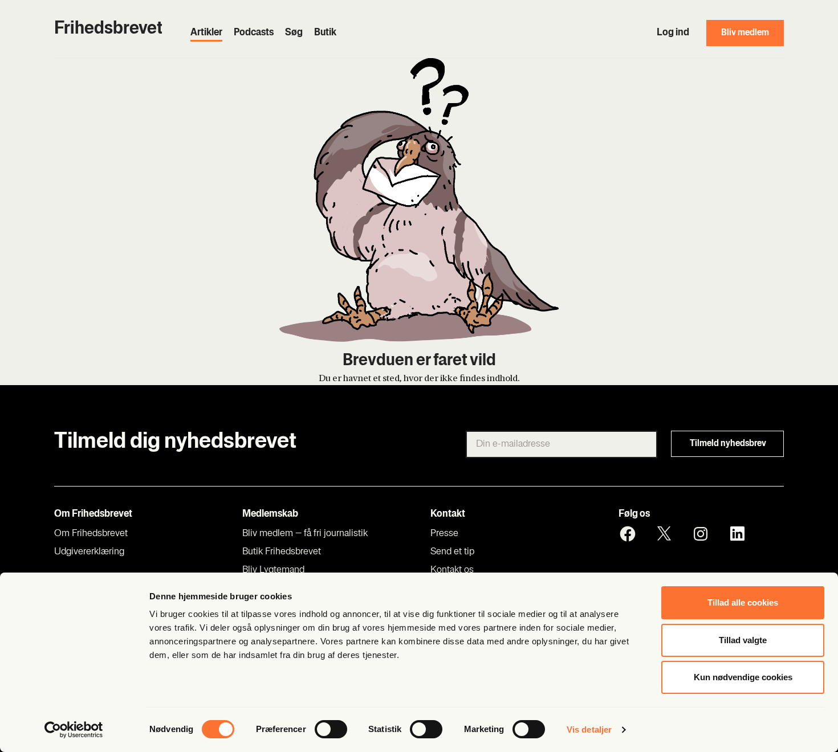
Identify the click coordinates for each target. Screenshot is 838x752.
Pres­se (444, 534)
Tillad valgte (743, 640)
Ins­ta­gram (700, 534)
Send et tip (452, 552)
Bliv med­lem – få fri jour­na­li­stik (305, 534)
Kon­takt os (452, 570)
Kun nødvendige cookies (743, 677)
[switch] (331, 729)
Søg (294, 33)
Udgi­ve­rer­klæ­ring (89, 552)
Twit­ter (664, 534)
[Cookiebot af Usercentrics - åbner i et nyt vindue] (74, 729)
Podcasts (254, 33)
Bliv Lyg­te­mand (273, 570)
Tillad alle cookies (742, 602)
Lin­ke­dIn (737, 534)
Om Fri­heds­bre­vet (91, 534)
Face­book (628, 534)
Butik (325, 33)
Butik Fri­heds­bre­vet (281, 552)
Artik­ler (206, 33)
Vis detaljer (589, 729)
